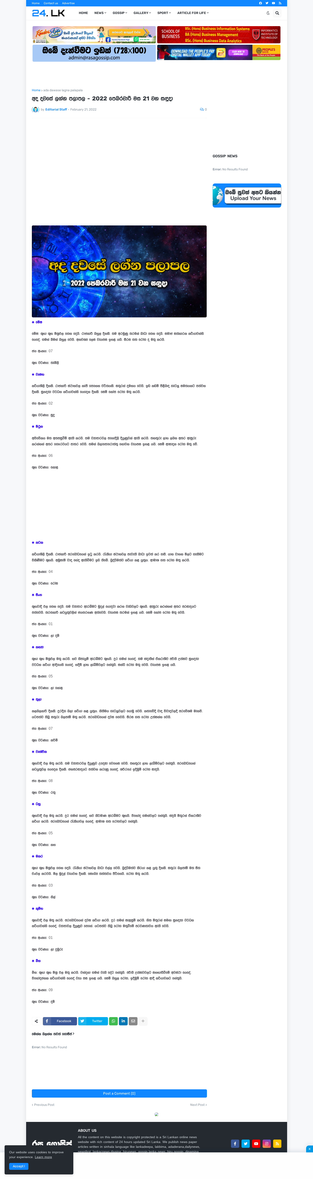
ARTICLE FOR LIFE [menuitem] (191, 13)
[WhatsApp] (113, 1021)
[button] (268, 13)
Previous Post (44, 1105)
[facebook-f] (235, 1144)
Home (36, 3)
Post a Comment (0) (119, 1093)
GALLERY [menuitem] (141, 13)
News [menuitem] (99, 13)
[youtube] (273, 3)
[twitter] (267, 3)
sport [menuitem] (162, 13)
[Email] (133, 1021)
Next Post (197, 1105)
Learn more (43, 1157)
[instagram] (267, 1144)
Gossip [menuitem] (118, 13)
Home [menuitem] (83, 13)
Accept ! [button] (19, 1166)
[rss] (280, 3)
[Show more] (143, 1021)
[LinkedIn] (123, 1021)
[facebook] (260, 3)
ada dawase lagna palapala (63, 90)
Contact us (51, 3)
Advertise (68, 3)
